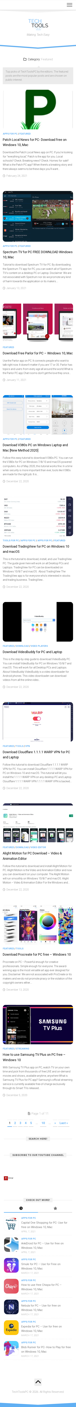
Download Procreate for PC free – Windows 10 (37, 954)
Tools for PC (11, 540)
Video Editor (38, 847)
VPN (27, 746)
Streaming (22, 1048)
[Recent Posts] (21, 1209)
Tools (19, 746)
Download (22, 646)
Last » (64, 1123)
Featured (25, 134)
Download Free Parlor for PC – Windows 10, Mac (38, 353)
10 (43, 1123)
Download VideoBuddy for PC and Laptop (32, 652)
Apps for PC (10, 134)
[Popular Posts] (55, 1209)
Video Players (39, 646)
